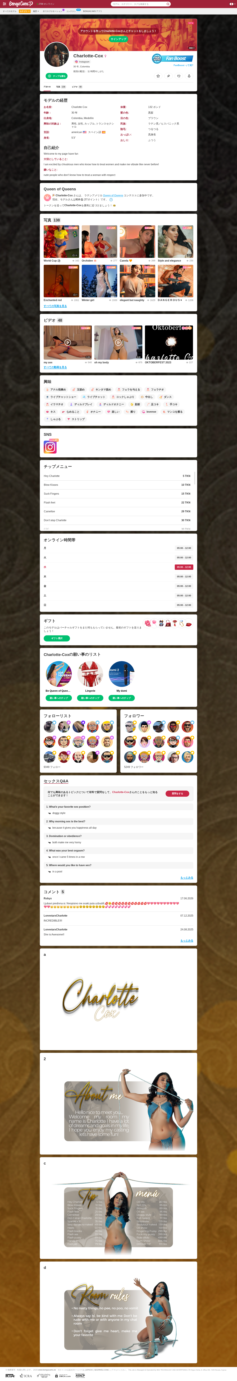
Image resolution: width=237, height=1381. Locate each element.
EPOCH (89, 1370)
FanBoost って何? (183, 65)
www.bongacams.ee (47, 1370)
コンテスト (71, 11)
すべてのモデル (9, 11)
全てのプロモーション (52, 11)
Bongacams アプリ (92, 11)
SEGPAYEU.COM (101, 1370)
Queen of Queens (113, 195)
